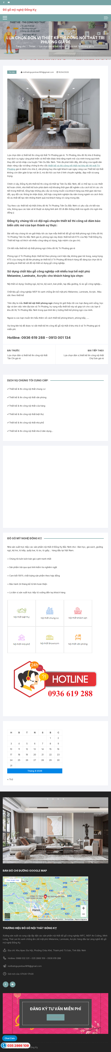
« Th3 (10, 779)
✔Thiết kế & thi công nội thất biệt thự (25, 414)
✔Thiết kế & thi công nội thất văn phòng (26, 397)
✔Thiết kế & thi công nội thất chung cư (26, 389)
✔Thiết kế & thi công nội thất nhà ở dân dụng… (30, 431)
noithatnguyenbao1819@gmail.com (38, 72)
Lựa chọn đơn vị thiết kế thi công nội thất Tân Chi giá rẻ (27, 357)
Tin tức (12, 72)
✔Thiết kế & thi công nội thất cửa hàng (26, 405)
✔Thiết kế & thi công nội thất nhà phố (25, 422)
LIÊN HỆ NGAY (56, 1017)
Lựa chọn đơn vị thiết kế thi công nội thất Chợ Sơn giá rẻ (84, 357)
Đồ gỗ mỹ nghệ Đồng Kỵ (19, 9)
